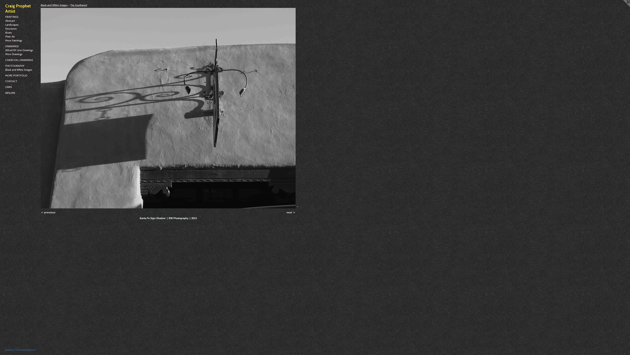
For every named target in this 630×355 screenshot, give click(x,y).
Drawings (12, 46)
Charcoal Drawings (19, 60)
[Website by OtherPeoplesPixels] (623, 6)
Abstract (10, 20)
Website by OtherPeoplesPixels (20, 350)
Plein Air (10, 36)
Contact (11, 81)
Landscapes (12, 24)
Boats (8, 32)
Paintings (11, 16)
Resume (10, 93)
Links (8, 87)
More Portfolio (16, 75)
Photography (14, 65)
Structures (11, 28)
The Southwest (78, 5)
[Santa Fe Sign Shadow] (168, 108)
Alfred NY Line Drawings (19, 50)
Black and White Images (18, 69)
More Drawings (13, 54)
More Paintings (13, 40)
